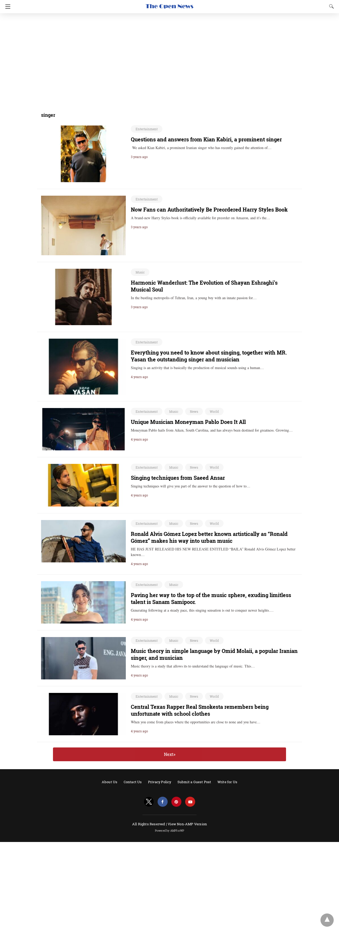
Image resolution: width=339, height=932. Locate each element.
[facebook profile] (163, 802)
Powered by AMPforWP (169, 830)
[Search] (330, 6)
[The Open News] (169, 4)
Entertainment (147, 129)
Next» (169, 754)
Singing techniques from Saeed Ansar (178, 477)
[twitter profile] (149, 802)
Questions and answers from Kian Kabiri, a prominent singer (206, 139)
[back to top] (327, 920)
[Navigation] (6, 6)
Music (140, 272)
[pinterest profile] (176, 802)
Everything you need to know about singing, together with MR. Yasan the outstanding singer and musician (209, 356)
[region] (167, 59)
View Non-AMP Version (187, 824)
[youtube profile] (190, 802)
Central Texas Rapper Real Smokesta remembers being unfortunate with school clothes (200, 710)
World (214, 411)
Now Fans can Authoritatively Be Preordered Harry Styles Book (209, 209)
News (194, 411)
